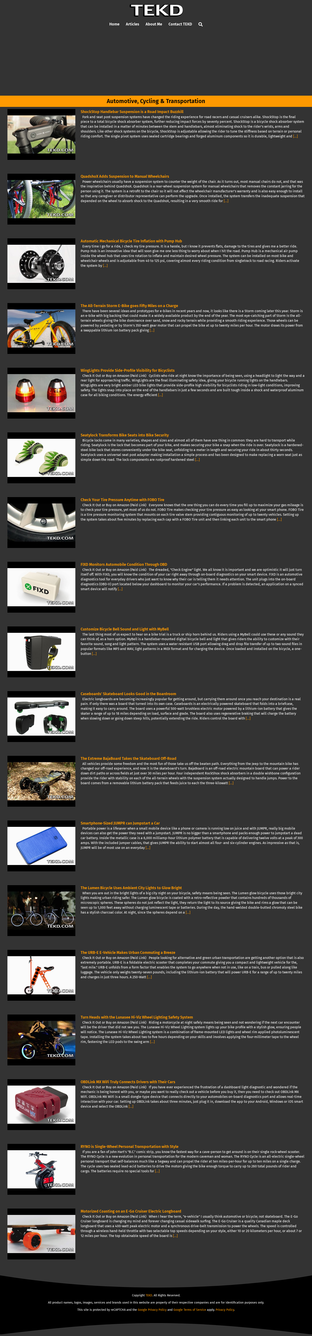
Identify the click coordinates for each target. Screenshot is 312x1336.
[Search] (200, 24)
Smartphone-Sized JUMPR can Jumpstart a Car (120, 823)
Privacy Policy (225, 1310)
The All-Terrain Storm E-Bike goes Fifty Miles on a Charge (129, 305)
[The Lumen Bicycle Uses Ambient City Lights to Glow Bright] (41, 910)
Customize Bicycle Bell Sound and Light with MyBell (125, 629)
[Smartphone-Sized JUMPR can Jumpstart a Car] (41, 845)
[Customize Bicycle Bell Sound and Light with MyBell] (41, 651)
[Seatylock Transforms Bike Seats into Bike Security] (41, 457)
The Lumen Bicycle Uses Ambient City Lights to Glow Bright (131, 888)
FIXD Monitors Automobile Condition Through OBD (124, 564)
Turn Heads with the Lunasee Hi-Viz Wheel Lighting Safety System (137, 1017)
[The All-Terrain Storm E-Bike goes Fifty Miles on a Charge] (41, 328)
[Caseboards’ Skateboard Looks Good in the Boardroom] (41, 716)
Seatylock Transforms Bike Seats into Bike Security (125, 435)
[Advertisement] (156, 64)
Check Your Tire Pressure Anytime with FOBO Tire (122, 500)
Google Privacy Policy (152, 1310)
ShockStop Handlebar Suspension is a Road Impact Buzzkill (132, 111)
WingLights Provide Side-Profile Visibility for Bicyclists (128, 370)
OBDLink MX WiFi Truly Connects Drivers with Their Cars (128, 1082)
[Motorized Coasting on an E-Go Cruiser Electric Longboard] (41, 1234)
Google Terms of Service (189, 1310)
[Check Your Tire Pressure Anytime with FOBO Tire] (41, 522)
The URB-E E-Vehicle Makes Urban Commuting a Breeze (128, 952)
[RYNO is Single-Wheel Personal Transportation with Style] (41, 1169)
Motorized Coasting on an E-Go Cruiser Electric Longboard (131, 1211)
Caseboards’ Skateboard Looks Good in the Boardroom (128, 694)
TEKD (149, 1295)
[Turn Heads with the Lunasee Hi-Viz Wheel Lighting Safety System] (41, 1040)
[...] (295, 136)
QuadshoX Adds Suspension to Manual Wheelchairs (125, 176)
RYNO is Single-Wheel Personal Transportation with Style (129, 1146)
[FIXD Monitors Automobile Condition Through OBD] (41, 587)
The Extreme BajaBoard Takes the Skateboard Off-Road (128, 758)
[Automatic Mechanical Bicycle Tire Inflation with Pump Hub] (41, 263)
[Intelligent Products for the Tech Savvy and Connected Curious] (156, 6)
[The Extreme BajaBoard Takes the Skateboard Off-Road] (41, 781)
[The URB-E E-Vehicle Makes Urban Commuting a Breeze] (41, 975)
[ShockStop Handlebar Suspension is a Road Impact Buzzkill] (41, 134)
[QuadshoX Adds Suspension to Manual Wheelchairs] (41, 199)
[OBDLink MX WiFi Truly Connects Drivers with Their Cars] (41, 1104)
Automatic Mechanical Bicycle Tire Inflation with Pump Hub (131, 241)
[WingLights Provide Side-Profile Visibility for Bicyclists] (41, 393)
